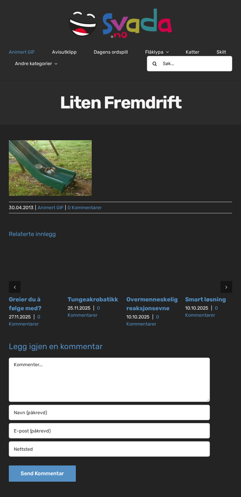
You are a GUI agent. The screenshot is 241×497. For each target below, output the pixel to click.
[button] (15, 287)
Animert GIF (50, 207)
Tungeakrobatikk (93, 299)
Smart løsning (205, 299)
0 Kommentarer (85, 207)
